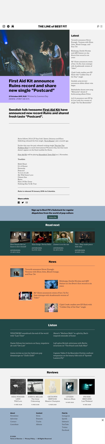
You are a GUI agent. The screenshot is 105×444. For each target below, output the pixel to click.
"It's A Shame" (49, 141)
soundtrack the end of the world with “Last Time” (29, 334)
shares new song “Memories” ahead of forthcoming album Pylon (82, 92)
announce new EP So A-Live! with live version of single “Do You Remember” (81, 100)
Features (39, 419)
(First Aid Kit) (22, 99)
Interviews (15, 250)
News (12, 99)
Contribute (14, 424)
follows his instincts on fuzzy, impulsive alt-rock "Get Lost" (29, 344)
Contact (13, 422)
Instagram (66, 416)
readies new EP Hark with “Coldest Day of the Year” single (81, 74)
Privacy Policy (30, 439)
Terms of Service (16, 439)
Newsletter (14, 416)
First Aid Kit (51, 109)
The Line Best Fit (52, 26)
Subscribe (53, 217)
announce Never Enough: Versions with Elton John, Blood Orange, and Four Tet (82, 43)
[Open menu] (101, 26)
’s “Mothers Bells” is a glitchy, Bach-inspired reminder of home (70, 334)
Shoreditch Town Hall (47, 155)
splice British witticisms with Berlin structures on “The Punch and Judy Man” (70, 344)
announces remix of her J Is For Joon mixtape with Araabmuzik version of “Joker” (81, 65)
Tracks (38, 422)
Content (39, 413)
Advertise (13, 419)
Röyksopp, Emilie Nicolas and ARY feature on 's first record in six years (81, 54)
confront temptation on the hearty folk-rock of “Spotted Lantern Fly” (73, 355)
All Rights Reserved (44, 439)
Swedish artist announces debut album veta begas (82, 83)
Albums (39, 424)
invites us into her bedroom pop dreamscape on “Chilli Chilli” (26, 354)
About (12, 413)
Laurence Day (42, 96)
